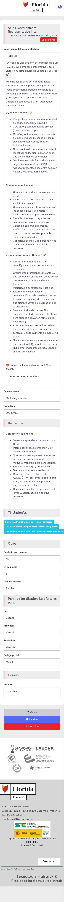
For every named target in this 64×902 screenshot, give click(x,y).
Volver (33, 712)
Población (9, 640)
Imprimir (33, 719)
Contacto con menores (16, 552)
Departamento (11, 391)
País (6, 611)
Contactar (49, 861)
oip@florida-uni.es (21, 819)
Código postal (11, 655)
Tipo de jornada (12, 581)
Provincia (9, 625)
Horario (8, 684)
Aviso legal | (7, 869)
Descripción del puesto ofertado (21, 49)
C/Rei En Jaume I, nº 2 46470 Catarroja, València (31, 811)
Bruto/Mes (9, 406)
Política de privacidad (24, 869)
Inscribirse (49, 39)
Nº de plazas (10, 567)
